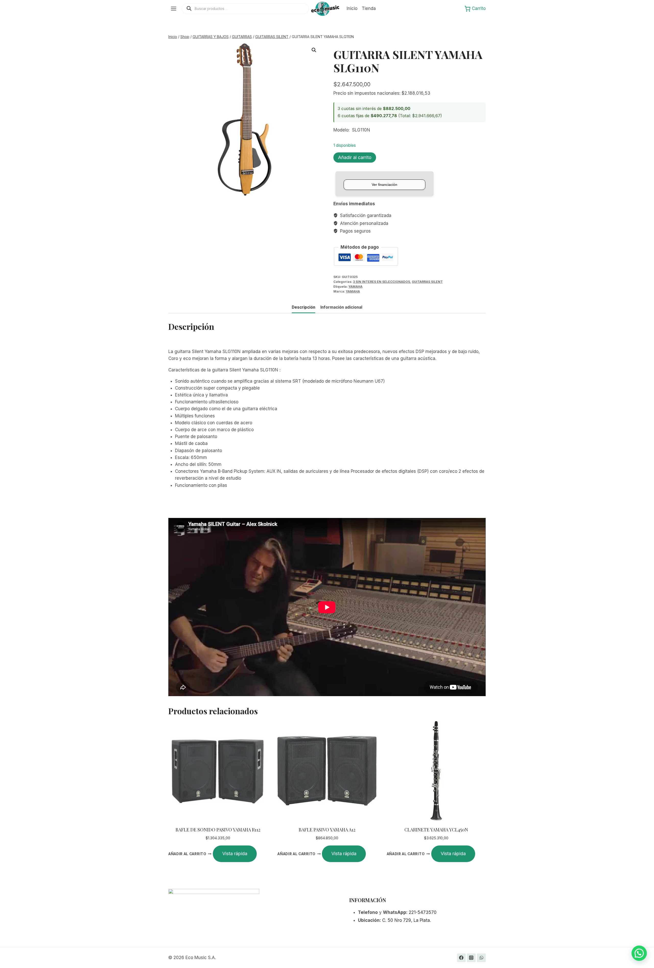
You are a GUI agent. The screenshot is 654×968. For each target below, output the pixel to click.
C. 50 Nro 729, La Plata (406, 920)
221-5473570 (423, 912)
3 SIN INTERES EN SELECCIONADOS (381, 282)
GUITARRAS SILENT (427, 282)
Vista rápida (234, 853)
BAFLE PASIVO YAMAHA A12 (327, 830)
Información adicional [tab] (341, 307)
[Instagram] (471, 957)
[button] (314, 50)
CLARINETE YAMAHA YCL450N (436, 830)
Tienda (369, 8)
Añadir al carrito (354, 157)
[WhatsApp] (481, 957)
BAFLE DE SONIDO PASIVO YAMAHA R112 (218, 830)
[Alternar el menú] (173, 8)
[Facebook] (461, 957)
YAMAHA (355, 286)
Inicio (352, 8)
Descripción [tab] (303, 307)
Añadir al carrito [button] (187, 854)
